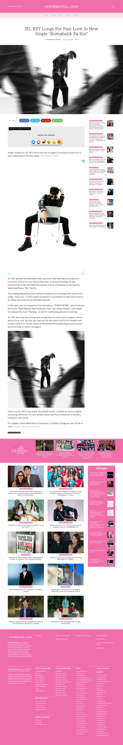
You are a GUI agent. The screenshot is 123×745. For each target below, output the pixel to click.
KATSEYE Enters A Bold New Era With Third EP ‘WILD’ (97, 150)
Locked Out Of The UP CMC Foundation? (97, 542)
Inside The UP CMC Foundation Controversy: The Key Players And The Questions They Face (97, 524)
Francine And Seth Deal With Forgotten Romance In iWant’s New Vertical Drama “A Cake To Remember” (97, 126)
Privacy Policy (101, 639)
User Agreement (102, 635)
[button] (113, 6)
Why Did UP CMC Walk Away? (98, 551)
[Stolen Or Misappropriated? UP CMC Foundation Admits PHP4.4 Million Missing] (110, 513)
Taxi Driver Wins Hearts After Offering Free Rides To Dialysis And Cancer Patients (97, 172)
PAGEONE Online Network (53, 39)
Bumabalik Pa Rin (49, 156)
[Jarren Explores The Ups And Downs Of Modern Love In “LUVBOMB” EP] (110, 160)
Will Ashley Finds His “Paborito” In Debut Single (96, 193)
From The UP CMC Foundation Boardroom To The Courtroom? (98, 533)
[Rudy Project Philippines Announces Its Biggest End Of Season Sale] (110, 475)
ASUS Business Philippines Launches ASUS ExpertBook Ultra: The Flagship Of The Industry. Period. (98, 493)
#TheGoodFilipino (93, 167)
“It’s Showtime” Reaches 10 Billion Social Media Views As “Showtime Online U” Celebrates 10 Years (97, 139)
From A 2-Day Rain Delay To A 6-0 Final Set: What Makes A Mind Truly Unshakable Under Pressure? (85, 455)
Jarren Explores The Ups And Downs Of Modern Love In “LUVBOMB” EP (97, 161)
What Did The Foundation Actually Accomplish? (96, 561)
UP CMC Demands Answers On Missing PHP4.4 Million (96, 503)
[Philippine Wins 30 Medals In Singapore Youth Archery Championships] (106, 445)
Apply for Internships (62, 639)
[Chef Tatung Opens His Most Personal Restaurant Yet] (110, 484)
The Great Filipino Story (95, 211)
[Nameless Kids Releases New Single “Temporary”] (110, 226)
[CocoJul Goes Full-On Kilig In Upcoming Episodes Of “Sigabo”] (110, 182)
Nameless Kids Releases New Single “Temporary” (97, 226)
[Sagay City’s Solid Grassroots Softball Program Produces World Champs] (65, 445)
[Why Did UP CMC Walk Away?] (110, 553)
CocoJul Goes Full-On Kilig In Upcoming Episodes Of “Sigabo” (96, 183)
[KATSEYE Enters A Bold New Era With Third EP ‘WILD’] (110, 149)
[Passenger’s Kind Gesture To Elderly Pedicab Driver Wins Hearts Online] (110, 202)
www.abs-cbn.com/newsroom (26, 426)
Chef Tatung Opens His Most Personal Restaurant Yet (98, 483)
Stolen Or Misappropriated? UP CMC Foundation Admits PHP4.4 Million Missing (97, 513)
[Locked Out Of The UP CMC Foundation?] (110, 544)
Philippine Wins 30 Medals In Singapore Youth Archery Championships (106, 454)
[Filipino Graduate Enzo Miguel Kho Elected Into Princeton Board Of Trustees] (110, 214)
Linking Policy (101, 648)
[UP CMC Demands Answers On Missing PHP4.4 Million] (110, 504)
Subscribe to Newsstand (83, 635)
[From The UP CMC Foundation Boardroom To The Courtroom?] (110, 535)
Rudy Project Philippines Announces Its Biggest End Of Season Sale (98, 474)
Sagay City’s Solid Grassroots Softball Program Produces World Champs (65, 454)
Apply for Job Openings (62, 635)
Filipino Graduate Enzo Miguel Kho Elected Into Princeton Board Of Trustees (97, 216)
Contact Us (38, 635)
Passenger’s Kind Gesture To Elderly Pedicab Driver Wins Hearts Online (96, 204)
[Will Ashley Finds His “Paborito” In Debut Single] (110, 192)
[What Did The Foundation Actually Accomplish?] (110, 562)
